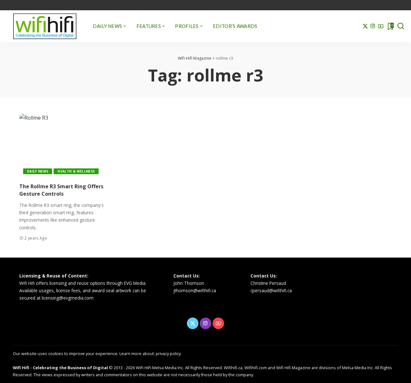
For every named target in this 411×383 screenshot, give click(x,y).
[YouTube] (380, 26)
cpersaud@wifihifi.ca (271, 290)
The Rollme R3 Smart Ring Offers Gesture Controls (61, 190)
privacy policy (168, 353)
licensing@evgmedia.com (67, 298)
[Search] (401, 26)
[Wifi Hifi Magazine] (44, 26)
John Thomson (188, 283)
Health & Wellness (76, 171)
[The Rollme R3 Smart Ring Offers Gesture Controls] (62, 146)
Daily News (37, 171)
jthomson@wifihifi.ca (194, 290)
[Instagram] (373, 26)
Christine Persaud (268, 283)
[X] (365, 26)
